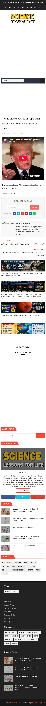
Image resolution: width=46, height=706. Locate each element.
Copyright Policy (10, 615)
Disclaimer (8, 612)
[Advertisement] (23, 51)
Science (5, 570)
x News (15, 194)
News (21, 133)
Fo (12, 194)
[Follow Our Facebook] (8, 497)
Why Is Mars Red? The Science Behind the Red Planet (20, 315)
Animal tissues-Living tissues (23, 545)
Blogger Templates (38, 703)
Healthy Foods (30, 562)
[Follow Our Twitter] (23, 497)
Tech (38, 570)
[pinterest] (18, 7)
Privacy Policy (9, 605)
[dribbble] (27, 7)
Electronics (7, 562)
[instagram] (39, 7)
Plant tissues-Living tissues (23, 527)
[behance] (35, 7)
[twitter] (10, 7)
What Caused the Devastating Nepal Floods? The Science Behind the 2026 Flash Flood (21, 274)
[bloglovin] (22, 7)
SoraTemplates (14, 703)
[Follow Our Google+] (37, 497)
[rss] (31, 7)
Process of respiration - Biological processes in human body (27, 687)
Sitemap (7, 622)
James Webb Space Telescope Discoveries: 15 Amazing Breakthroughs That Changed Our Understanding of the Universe (21, 296)
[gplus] (14, 7)
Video (4, 574)
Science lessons (18, 570)
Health (18, 562)
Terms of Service (10, 608)
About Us (7, 602)
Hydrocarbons (8, 566)
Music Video (23, 566)
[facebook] (5, 7)
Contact (7, 618)
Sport (30, 570)
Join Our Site (24, 490)
